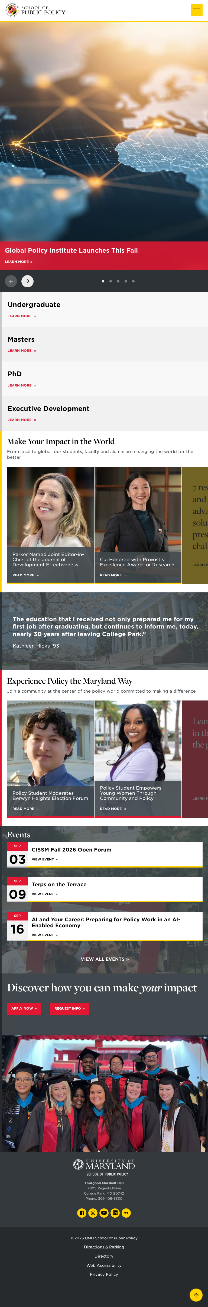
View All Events (103, 959)
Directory (104, 1256)
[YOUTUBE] (104, 1213)
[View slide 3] (118, 281)
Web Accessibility (104, 1265)
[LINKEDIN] (115, 1213)
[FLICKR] (126, 1213)
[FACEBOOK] (81, 1213)
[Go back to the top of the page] (196, 1295)
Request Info (67, 1008)
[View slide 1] (103, 281)
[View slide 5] (133, 281)
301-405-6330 (110, 1199)
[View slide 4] (126, 281)
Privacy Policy (104, 1274)
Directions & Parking (104, 1247)
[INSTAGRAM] (93, 1213)
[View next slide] (27, 281)
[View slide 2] (110, 281)
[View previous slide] (11, 281)
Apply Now (22, 1008)
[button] (197, 10)
